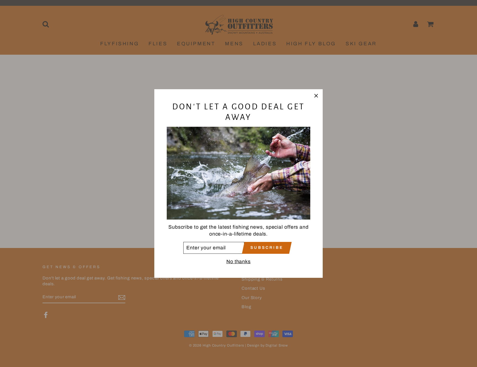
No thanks (238, 261)
